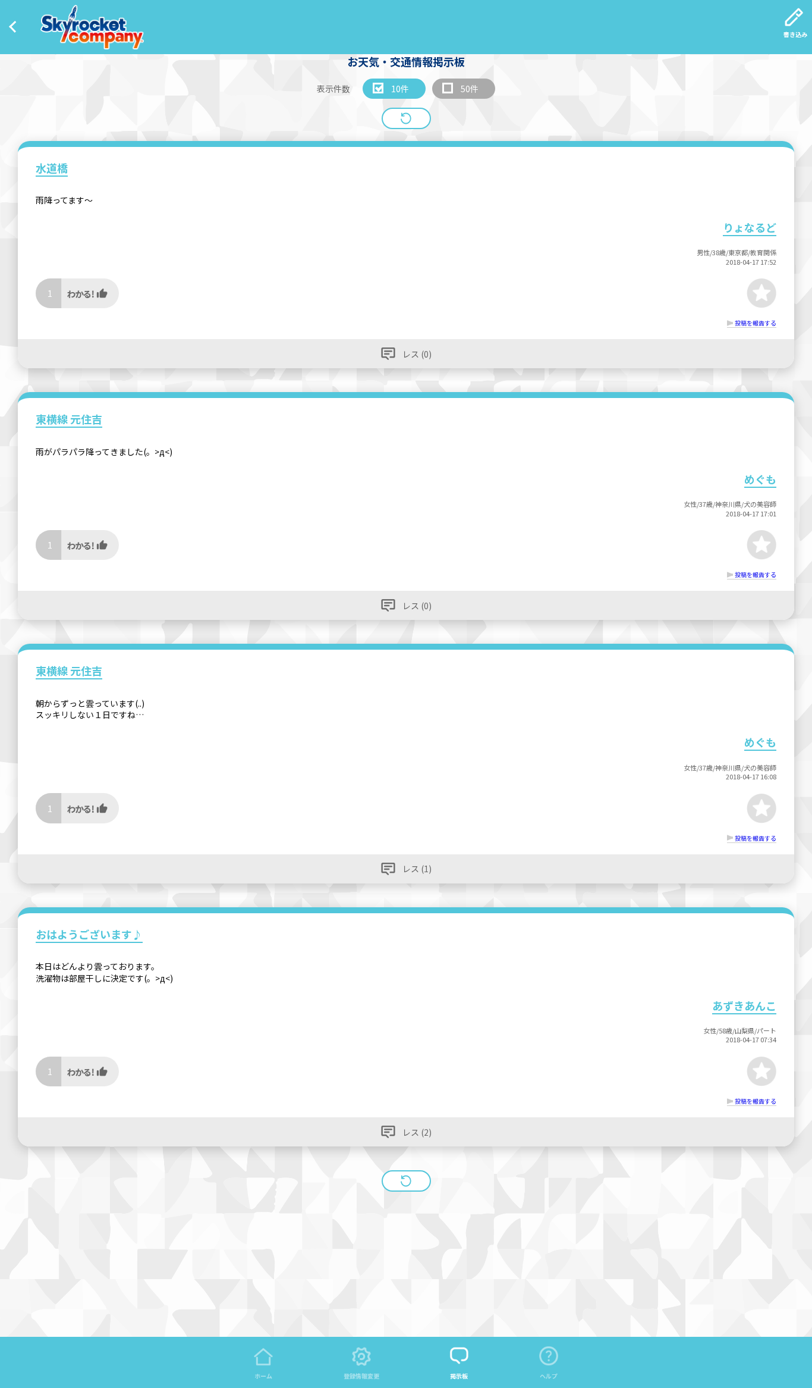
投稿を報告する (755, 322)
